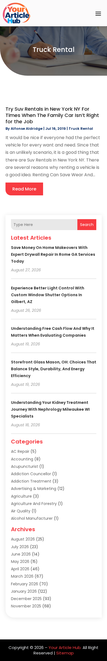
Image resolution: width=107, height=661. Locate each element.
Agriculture (21, 496)
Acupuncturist (24, 466)
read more (24, 189)
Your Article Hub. (65, 647)
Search (87, 224)
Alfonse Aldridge (27, 128)
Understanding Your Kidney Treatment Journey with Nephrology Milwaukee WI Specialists (50, 409)
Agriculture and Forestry (34, 503)
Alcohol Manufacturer (32, 518)
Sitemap (65, 653)
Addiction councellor (31, 474)
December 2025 (26, 598)
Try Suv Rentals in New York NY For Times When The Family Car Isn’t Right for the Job (52, 115)
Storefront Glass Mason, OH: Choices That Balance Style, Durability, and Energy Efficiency (53, 368)
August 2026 (23, 539)
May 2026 (20, 561)
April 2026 (20, 569)
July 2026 (20, 547)
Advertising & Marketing (33, 488)
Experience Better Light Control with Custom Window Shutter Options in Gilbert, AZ (47, 294)
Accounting (22, 459)
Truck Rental (81, 128)
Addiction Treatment (31, 481)
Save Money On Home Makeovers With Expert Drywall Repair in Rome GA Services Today (53, 254)
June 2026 (21, 554)
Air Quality (20, 511)
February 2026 (24, 584)
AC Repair (20, 451)
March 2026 (22, 576)
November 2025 (26, 606)
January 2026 (24, 591)
